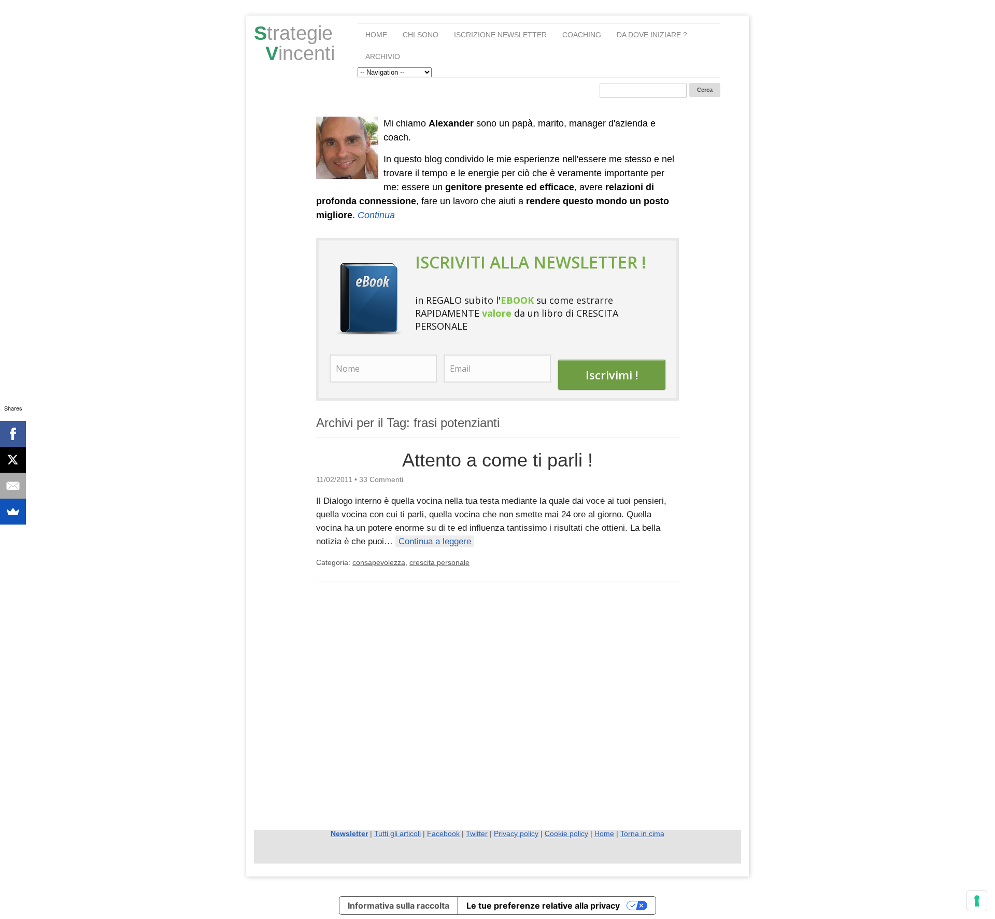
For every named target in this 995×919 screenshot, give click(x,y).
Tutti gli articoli (397, 833)
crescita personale (439, 562)
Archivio (382, 56)
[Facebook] (13, 434)
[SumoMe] (13, 512)
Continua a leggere (435, 541)
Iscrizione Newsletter (500, 35)
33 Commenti (381, 479)
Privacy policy (516, 833)
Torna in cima (642, 833)
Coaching (581, 35)
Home (376, 35)
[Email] (13, 486)
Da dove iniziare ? (652, 35)
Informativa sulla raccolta (398, 905)
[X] (13, 460)
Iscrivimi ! (612, 375)
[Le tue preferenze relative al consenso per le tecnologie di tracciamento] (977, 901)
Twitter (477, 833)
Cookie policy (566, 833)
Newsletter (349, 833)
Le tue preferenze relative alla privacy (543, 905)
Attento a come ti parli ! (497, 460)
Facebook (443, 833)
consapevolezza (378, 562)
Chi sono (420, 35)
